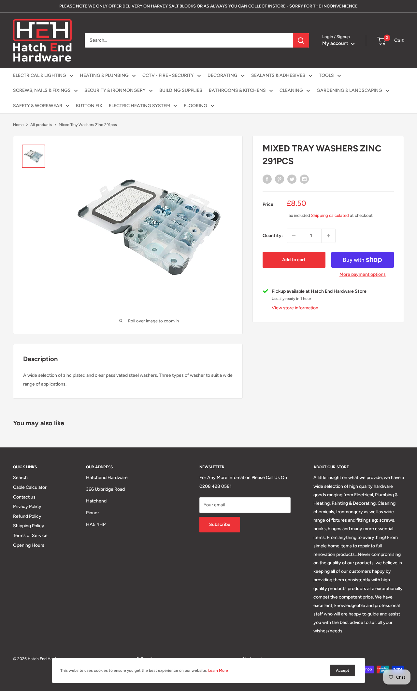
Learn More (218, 670)
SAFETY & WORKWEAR (37, 105)
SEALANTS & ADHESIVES (278, 75)
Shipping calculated (330, 215)
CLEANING (291, 90)
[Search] (301, 40)
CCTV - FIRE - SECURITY (168, 75)
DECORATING (222, 75)
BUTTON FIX (89, 105)
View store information (295, 308)
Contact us (24, 497)
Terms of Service (30, 535)
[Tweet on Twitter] (291, 179)
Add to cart (294, 259)
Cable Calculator (30, 487)
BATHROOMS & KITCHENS (237, 90)
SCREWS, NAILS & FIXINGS (42, 90)
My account (336, 43)
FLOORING (195, 105)
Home (18, 124)
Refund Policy (27, 516)
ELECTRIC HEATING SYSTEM (139, 105)
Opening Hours (28, 545)
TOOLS (326, 75)
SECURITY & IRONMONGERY (115, 90)
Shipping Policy (28, 526)
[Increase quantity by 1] (328, 236)
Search (20, 477)
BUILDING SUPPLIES (180, 90)
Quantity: (273, 235)
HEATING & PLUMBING (104, 75)
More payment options (362, 274)
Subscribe (219, 524)
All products (41, 124)
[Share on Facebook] (267, 179)
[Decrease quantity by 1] (294, 236)
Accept (342, 670)
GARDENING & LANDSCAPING (349, 90)
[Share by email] (304, 179)
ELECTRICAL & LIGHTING (39, 75)
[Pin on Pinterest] (279, 179)
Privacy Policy (27, 506)
